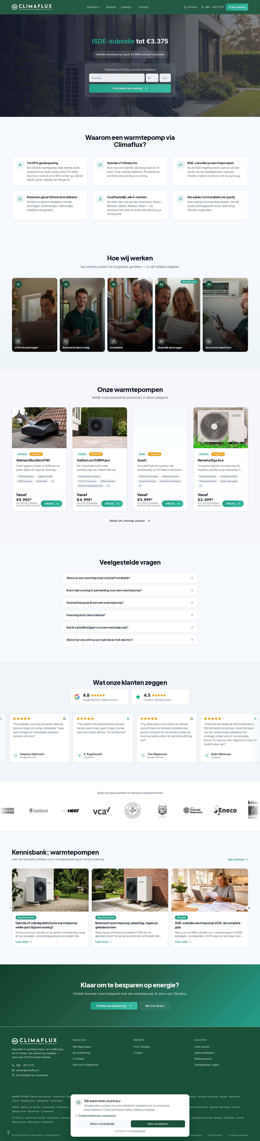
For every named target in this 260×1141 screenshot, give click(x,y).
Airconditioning (81, 1052)
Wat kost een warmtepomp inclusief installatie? (98, 578)
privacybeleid (138, 1131)
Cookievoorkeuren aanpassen (97, 1115)
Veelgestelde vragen (206, 1064)
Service (192, 6)
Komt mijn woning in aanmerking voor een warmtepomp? (104, 590)
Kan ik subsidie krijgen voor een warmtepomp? (97, 627)
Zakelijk (126, 6)
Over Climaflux (142, 1046)
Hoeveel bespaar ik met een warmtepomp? (95, 602)
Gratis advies (237, 6)
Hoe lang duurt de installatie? (86, 615)
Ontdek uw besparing (111, 1006)
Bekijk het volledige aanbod (127, 520)
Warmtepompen (82, 1046)
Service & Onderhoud (85, 1064)
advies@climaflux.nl (27, 1070)
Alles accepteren (158, 1123)
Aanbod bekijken (204, 1052)
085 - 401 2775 (214, 6)
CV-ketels (78, 1058)
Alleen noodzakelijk (102, 1123)
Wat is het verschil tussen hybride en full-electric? (100, 640)
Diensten (92, 6)
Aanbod (111, 6)
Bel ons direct (154, 1006)
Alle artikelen (236, 859)
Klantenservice (203, 1058)
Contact (143, 6)
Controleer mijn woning (127, 88)
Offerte (48, 503)
